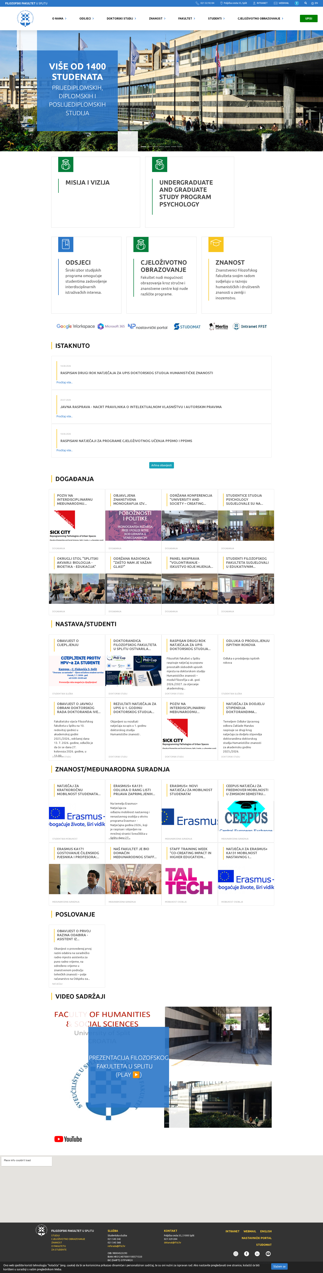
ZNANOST (156, 18)
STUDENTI (215, 18)
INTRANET (262, 3)
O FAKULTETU (58, 1246)
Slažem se (279, 1266)
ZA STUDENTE (59, 1249)
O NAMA (57, 18)
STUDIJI (55, 1235)
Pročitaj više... (65, 382)
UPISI (308, 18)
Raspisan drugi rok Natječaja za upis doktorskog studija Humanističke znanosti (136, 373)
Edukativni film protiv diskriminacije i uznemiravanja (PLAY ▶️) (128, 1066)
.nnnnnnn (153, 159)
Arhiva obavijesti (161, 465)
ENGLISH (266, 1231)
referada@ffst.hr (116, 1246)
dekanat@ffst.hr (172, 1242)
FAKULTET (185, 18)
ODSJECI (85, 18)
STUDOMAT (264, 1244)
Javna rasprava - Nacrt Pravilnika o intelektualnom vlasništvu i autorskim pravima (141, 407)
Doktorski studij (120, 18)
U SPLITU (26, 3)
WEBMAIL (283, 3)
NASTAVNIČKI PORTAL (257, 1238)
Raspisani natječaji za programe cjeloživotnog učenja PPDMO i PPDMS (126, 441)
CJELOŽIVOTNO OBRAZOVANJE (259, 18)
